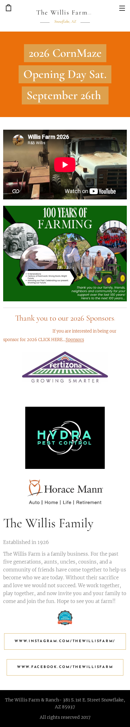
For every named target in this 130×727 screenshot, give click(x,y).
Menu (122, 8)
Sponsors (75, 339)
